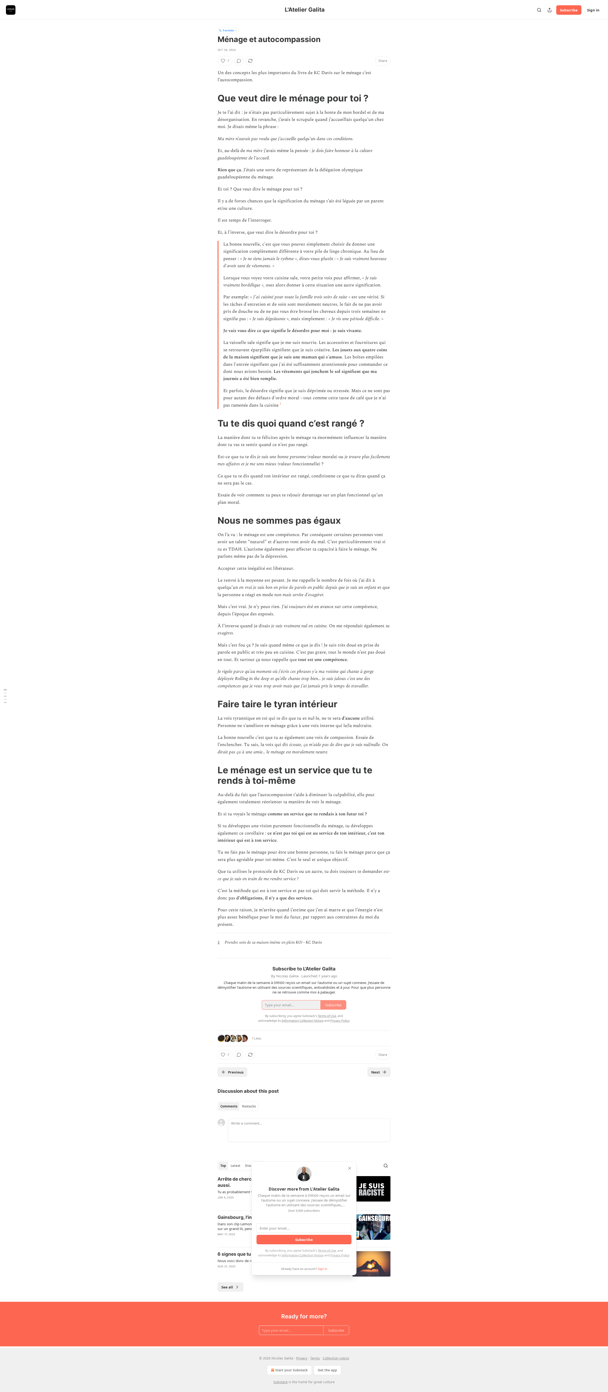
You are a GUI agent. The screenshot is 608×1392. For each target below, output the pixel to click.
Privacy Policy (339, 1255)
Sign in (593, 10)
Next (375, 1072)
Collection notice (336, 1358)
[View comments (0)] (239, 61)
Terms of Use (327, 1250)
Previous (235, 1072)
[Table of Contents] (5, 696)
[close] (349, 1168)
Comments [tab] (228, 1106)
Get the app (327, 1370)
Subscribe (569, 10)
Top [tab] (223, 1166)
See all (227, 1287)
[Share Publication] (549, 10)
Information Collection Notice (302, 1255)
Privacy (301, 1358)
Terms (315, 1358)
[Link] (211, 98)
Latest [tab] (235, 1166)
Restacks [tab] (249, 1106)
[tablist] (238, 1106)
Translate (228, 30)
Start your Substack (291, 1370)
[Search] (539, 10)
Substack (280, 1382)
